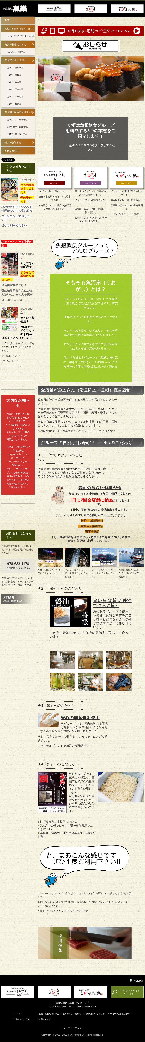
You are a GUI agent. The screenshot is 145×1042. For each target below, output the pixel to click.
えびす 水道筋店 (15, 96)
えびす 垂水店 (14, 82)
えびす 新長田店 (15, 68)
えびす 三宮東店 (15, 89)
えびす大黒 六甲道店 (17, 134)
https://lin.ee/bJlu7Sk (12, 366)
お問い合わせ (12, 151)
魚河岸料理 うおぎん (15, 44)
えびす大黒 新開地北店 (18, 119)
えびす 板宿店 (14, 104)
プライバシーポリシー (72, 1027)
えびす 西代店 (14, 75)
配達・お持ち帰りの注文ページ (20, 29)
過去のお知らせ (13, 142)
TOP (7, 20)
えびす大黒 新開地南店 (18, 127)
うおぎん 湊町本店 (16, 52)
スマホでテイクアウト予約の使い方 (21, 36)
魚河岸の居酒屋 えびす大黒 (19, 112)
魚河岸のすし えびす (15, 60)
